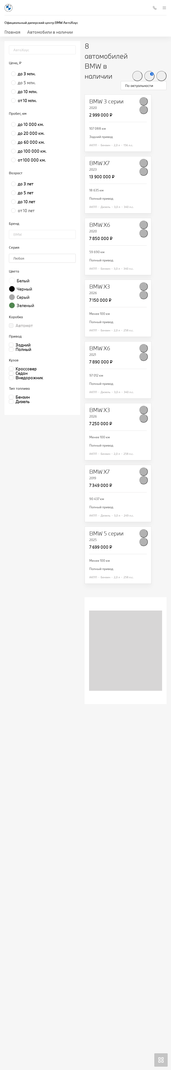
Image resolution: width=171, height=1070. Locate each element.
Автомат (24, 325)
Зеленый (25, 305)
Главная (12, 32)
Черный (24, 289)
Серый (23, 297)
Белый (23, 280)
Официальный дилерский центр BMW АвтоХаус (41, 22)
